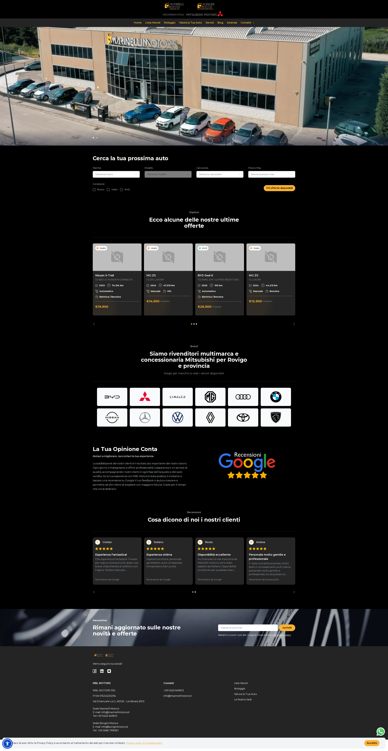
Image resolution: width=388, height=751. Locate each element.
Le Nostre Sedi (243, 699)
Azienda (232, 22)
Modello (149, 168)
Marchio (97, 168)
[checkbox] (94, 189)
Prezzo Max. (254, 168)
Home (138, 22)
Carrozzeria (202, 168)
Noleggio (170, 22)
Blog (220, 22)
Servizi (210, 22)
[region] (194, 284)
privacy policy (284, 635)
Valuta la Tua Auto (190, 22)
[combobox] (116, 174)
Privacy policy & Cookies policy (144, 743)
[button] (7, 743)
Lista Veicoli (152, 22)
